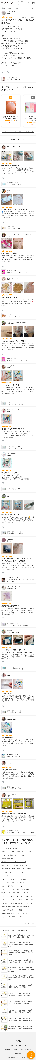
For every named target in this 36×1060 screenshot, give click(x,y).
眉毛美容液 (5, 869)
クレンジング (5, 855)
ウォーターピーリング (8, 913)
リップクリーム (21, 872)
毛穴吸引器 (12, 917)
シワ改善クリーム (25, 906)
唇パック (13, 872)
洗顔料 (12, 855)
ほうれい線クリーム (13, 906)
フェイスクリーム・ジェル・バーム (12, 903)
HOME (18, 1041)
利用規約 (15, 1049)
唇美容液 (29, 869)
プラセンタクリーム (19, 896)
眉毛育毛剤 (12, 869)
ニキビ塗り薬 (5, 910)
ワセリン (4, 906)
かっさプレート (21, 917)
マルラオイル (29, 900)
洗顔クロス (20, 889)
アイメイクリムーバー (21, 855)
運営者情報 (8, 1049)
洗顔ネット (27, 889)
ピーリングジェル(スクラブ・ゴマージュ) (14, 862)
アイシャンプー (21, 869)
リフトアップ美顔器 (21, 913)
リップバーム (5, 872)
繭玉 (10, 893)
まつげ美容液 (14, 865)
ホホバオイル (29, 896)
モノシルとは (22, 1045)
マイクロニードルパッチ (9, 889)
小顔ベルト (5, 917)
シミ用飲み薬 (20, 882)
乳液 (7, 848)
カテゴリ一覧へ (29, 923)
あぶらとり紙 (5, 882)
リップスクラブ (6, 875)
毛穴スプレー (5, 865)
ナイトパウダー (26, 851)
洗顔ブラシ (5, 893)
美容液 (12, 848)
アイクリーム (23, 865)
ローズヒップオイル (19, 900)
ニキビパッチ (22, 886)
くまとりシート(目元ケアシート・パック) (14, 879)
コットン (13, 882)
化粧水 (3, 848)
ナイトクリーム (27, 903)
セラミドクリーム (7, 896)
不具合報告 (18, 1053)
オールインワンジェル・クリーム (11, 851)
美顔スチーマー (23, 910)
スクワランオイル (7, 900)
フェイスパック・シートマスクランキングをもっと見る (18, 132)
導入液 (17, 848)
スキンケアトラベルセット (9, 886)
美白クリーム (26, 893)
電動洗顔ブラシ (17, 893)
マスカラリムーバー (7, 858)
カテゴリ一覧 (13, 1045)
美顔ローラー (14, 910)
